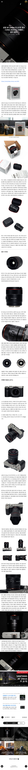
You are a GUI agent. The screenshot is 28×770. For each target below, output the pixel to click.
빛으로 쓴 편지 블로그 (2, 766)
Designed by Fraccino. (14, 766)
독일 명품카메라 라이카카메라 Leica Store (10, 705)
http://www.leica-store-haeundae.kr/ (10, 703)
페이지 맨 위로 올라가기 (26, 766)
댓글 (7, 723)
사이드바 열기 (2, 1)
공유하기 (14, 723)
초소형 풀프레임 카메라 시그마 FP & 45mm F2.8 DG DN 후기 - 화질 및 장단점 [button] (7, 748)
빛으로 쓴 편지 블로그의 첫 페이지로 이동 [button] (14, 1)
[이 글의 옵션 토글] (2, 717)
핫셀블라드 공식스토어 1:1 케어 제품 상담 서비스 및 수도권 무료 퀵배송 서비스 (10, 698)
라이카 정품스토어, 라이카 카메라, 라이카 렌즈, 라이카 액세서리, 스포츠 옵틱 (9, 708)
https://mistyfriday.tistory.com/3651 (10, 81)
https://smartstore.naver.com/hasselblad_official (13, 693)
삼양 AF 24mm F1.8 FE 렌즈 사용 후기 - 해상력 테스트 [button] (7, 734)
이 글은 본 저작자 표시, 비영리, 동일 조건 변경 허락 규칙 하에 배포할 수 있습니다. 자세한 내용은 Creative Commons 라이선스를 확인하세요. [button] (24, 717)
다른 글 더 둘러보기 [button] (13, 759)
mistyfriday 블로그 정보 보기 (26, 1)
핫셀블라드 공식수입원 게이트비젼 (10, 695)
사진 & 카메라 (18, 34)
